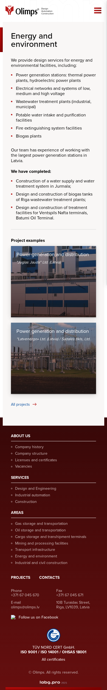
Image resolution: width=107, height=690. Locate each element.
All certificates (53, 659)
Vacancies (23, 466)
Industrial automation (32, 495)
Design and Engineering (35, 488)
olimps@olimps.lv (25, 607)
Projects (20, 577)
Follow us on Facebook (38, 617)
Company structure (31, 453)
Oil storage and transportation (40, 530)
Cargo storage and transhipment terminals (50, 536)
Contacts (49, 577)
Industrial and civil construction (41, 562)
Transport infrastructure (35, 549)
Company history (29, 447)
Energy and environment (36, 556)
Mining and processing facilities (41, 543)
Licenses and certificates (36, 460)
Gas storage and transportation (41, 523)
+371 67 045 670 (25, 595)
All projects (20, 404)
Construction (26, 501)
